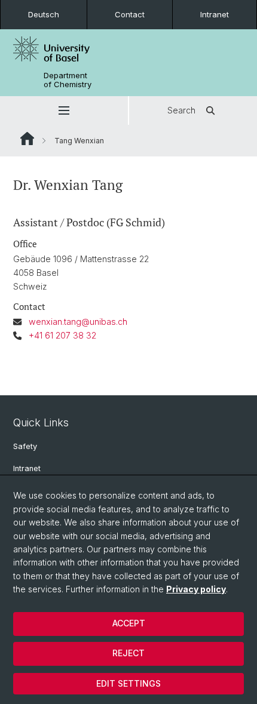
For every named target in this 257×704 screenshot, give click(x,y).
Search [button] (181, 110)
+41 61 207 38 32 (62, 335)
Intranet (214, 14)
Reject (128, 653)
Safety (25, 446)
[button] (64, 110)
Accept (128, 623)
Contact (130, 14)
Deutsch (43, 14)
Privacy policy (196, 589)
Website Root (27, 138)
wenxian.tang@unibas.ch (78, 321)
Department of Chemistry (67, 80)
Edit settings (128, 683)
